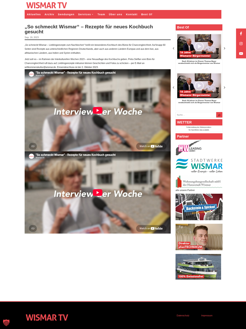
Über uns (115, 14)
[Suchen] (219, 115)
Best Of (146, 14)
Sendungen (66, 14)
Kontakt (132, 14)
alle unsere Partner (185, 190)
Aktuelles (34, 14)
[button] (6, 322)
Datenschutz (183, 315)
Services (84, 14)
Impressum (206, 315)
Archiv (49, 14)
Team (101, 14)
